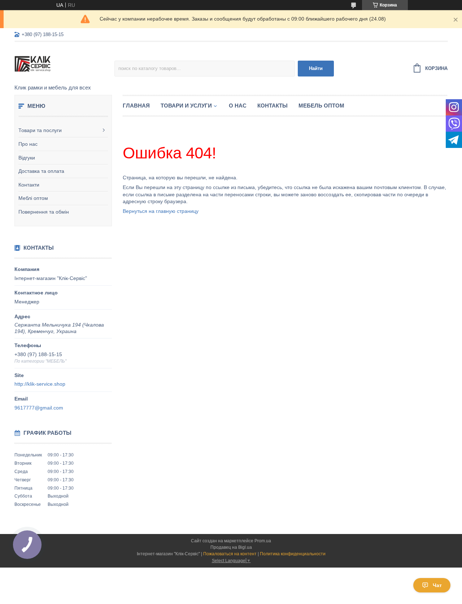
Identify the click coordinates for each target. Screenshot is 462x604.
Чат (437, 585)
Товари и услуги (186, 105)
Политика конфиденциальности (293, 553)
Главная (136, 105)
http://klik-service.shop (39, 384)
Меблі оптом (33, 198)
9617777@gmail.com (38, 408)
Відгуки (26, 158)
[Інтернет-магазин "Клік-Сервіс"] (64, 63)
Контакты (272, 105)
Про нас (28, 144)
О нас (238, 105)
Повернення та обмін (43, 212)
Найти (316, 68)
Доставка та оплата (41, 171)
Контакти (28, 185)
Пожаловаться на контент (230, 553)
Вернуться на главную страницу (161, 211)
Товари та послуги (40, 130)
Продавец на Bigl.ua (231, 547)
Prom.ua (262, 540)
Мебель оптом (321, 105)
